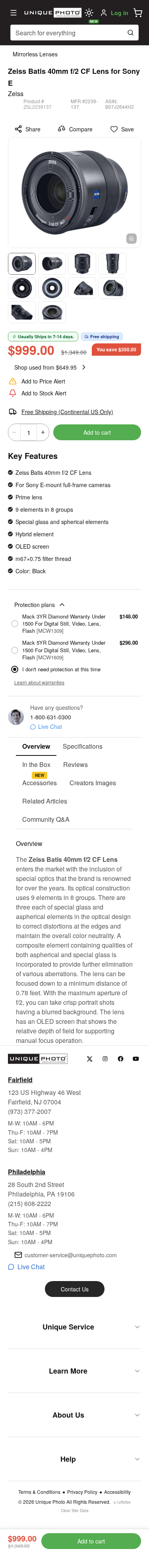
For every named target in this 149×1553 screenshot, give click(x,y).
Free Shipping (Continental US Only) (67, 412)
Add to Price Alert (43, 381)
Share (33, 129)
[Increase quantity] (43, 432)
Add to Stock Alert (43, 393)
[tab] (36, 747)
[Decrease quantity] (14, 432)
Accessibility (117, 1492)
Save (127, 129)
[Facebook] (121, 1059)
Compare (81, 129)
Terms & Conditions (39, 1492)
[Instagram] (105, 1059)
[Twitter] (90, 1059)
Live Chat (50, 726)
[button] (138, 12)
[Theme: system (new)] (89, 13)
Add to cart (97, 432)
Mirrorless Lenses (35, 54)
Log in (119, 13)
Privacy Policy (82, 1492)
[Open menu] (13, 13)
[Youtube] (136, 1059)
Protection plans (34, 605)
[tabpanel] (74, 937)
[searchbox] (74, 32)
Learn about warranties (39, 682)
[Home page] (52, 13)
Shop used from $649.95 (45, 367)
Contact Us (75, 1289)
